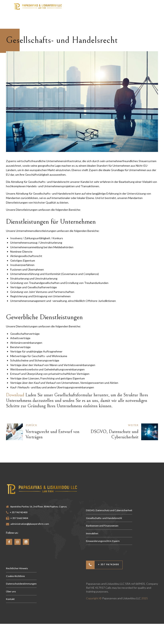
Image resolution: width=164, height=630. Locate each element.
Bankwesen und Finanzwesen (102, 525)
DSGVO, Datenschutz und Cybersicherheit (109, 510)
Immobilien (92, 533)
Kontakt (10, 599)
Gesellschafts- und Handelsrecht (104, 518)
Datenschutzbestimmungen (21, 583)
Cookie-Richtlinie (15, 576)
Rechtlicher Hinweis (17, 568)
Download (15, 395)
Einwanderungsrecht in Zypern (103, 540)
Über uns (11, 591)
